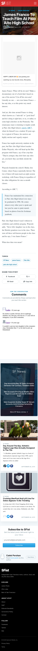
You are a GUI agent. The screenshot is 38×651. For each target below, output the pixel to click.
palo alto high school (10, 264)
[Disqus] (19, 332)
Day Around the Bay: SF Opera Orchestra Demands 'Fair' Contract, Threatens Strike (19, 384)
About (3, 602)
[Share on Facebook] (11, 466)
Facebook (5, 624)
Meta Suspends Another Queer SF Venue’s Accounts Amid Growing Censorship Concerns (19, 404)
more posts (14, 558)
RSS (3, 631)
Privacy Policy (6, 643)
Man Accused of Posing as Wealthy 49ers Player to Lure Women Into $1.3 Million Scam (19, 394)
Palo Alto (27, 260)
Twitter (4, 627)
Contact (4, 615)
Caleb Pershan (23, 10)
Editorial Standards (7, 608)
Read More (31, 557)
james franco (16, 260)
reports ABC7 (27, 127)
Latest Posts (5, 586)
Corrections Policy (7, 611)
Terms (3, 647)
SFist (5, 570)
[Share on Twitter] (8, 466)
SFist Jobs (5, 589)
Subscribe (19, 545)
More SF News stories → (19, 412)
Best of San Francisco (8, 592)
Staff (3, 605)
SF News (12, 10)
